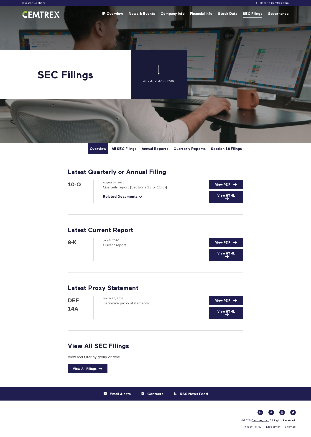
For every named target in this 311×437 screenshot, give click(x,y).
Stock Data (227, 13)
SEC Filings (252, 13)
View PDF (223, 184)
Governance (278, 13)
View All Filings (85, 368)
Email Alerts (120, 393)
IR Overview (112, 13)
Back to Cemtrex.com (274, 2)
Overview (98, 148)
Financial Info (201, 13)
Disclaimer (273, 426)
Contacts (155, 393)
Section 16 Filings (226, 148)
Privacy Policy (252, 426)
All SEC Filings (124, 148)
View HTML (226, 195)
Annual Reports (155, 148)
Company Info (173, 13)
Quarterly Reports (189, 148)
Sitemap (290, 426)
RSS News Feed (194, 393)
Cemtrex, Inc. (260, 420)
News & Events (142, 13)
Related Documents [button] (120, 196)
